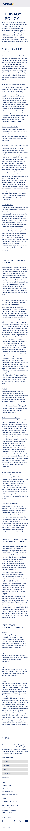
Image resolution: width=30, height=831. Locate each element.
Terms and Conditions (10, 795)
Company (3, 768)
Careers (5, 789)
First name (3, 761)
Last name (3, 764)
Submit (4, 777)
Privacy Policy (7, 792)
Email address (4, 772)
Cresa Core (6, 785)
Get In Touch (7, 818)
